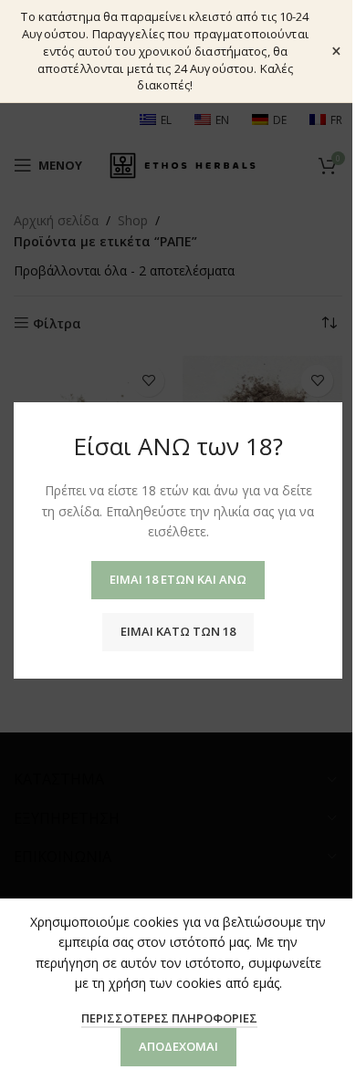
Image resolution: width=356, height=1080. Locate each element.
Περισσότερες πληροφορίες (169, 1018)
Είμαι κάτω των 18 (178, 630)
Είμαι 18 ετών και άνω (178, 578)
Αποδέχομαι (178, 1046)
